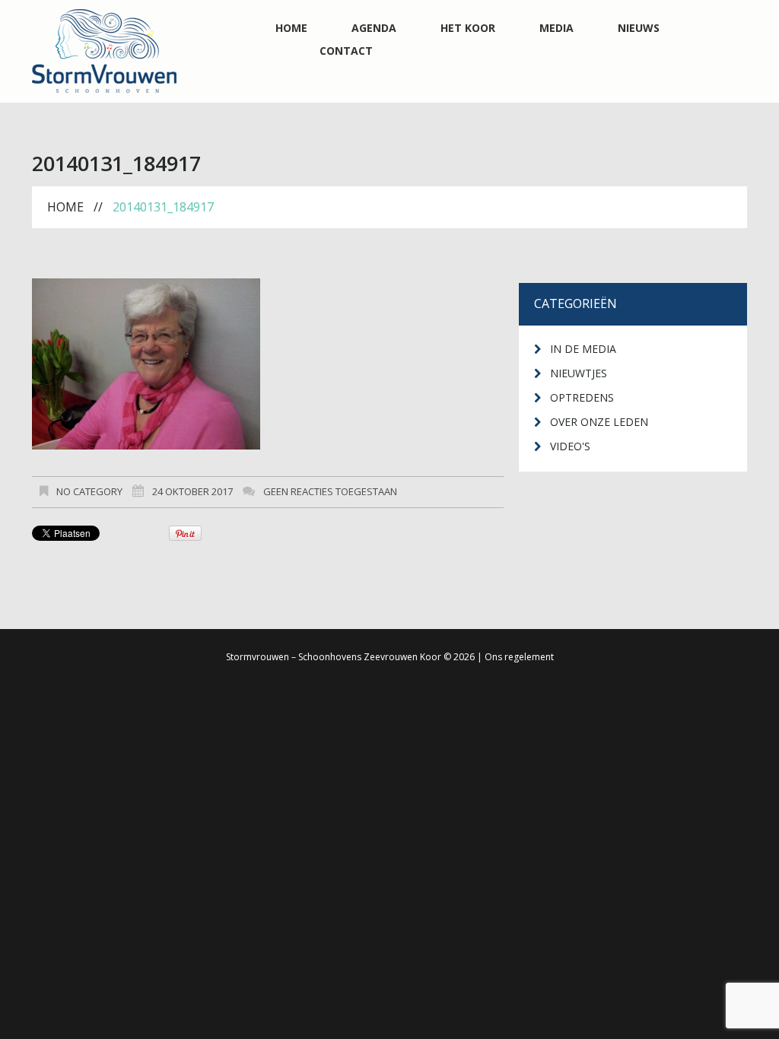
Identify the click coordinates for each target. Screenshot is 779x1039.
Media (556, 28)
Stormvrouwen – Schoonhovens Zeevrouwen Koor (333, 656)
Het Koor (467, 28)
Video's (570, 446)
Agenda (373, 28)
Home (291, 28)
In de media (583, 349)
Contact (346, 51)
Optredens (582, 397)
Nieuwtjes (578, 373)
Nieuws (639, 28)
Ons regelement (519, 656)
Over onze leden (599, 422)
